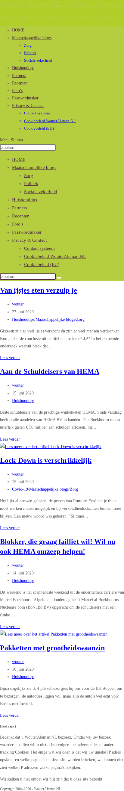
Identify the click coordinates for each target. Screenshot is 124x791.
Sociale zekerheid (40, 191)
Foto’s (17, 224)
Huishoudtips (24, 199)
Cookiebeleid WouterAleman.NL (55, 256)
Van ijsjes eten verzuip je (38, 290)
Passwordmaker (27, 232)
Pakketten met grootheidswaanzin (52, 648)
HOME (18, 159)
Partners (19, 207)
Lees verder (10, 358)
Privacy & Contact (29, 240)
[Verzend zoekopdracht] (59, 278)
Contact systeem (39, 248)
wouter (18, 304)
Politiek (31, 183)
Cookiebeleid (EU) (41, 264)
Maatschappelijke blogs (34, 167)
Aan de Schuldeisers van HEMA (49, 371)
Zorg (28, 175)
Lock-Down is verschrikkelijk (45, 460)
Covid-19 (20, 489)
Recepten (20, 216)
